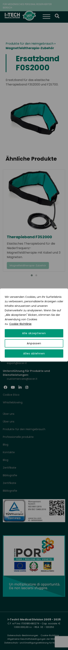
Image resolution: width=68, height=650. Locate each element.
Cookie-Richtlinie (20, 324)
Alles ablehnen (34, 353)
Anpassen (34, 343)
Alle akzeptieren (34, 333)
